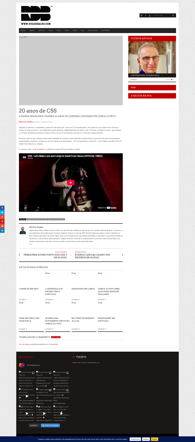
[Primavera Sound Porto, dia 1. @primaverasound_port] (61, 379)
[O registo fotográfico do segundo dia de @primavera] (44, 396)
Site (30, 244)
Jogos (75, 30)
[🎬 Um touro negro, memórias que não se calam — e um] (27, 413)
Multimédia (105, 30)
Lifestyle (41, 30)
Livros (67, 30)
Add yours (55, 337)
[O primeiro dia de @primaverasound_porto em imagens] (61, 396)
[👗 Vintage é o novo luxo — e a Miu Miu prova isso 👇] (61, 413)
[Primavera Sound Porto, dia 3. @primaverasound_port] (27, 379)
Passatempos (93, 30)
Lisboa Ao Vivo (52, 219)
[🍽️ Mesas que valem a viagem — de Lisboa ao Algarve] (44, 413)
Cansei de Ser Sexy (33, 219)
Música (23, 30)
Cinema (32, 30)
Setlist (41, 149)
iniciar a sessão (30, 344)
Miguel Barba (26, 122)
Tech (82, 30)
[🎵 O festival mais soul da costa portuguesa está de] (27, 396)
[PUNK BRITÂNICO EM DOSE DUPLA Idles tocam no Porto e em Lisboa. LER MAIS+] (31, 303)
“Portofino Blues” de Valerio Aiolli (145, 75)
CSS (43, 219)
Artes (59, 30)
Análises (134, 79)
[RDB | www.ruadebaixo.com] (42, 15)
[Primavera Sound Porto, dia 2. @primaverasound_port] (44, 379)
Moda (51, 30)
